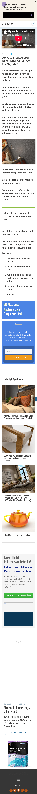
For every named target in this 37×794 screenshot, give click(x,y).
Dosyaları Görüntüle (18, 357)
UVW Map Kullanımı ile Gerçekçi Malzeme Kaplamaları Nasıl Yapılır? (17, 458)
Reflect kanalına (7, 120)
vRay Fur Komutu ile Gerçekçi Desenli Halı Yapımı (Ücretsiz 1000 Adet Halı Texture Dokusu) (17, 498)
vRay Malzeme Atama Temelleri (17, 535)
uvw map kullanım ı (21, 231)
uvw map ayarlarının (26, 286)
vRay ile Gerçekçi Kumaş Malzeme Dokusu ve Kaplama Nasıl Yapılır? (18, 417)
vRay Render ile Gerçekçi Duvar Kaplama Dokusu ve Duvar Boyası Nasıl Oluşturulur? (16, 61)
